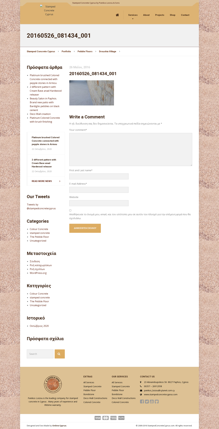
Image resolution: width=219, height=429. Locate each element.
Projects (159, 15)
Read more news (42, 181)
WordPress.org (38, 273)
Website (73, 197)
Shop (172, 15)
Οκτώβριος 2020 (39, 326)
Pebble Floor (89, 390)
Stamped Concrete (92, 386)
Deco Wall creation (40, 114)
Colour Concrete (39, 229)
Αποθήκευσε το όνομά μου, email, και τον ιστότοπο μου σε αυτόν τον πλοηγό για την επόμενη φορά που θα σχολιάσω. (130, 216)
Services (133, 15)
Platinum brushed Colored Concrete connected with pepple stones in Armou (44, 79)
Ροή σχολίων (37, 269)
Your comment (78, 129)
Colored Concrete (91, 402)
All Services (88, 382)
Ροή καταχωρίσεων (41, 265)
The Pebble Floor (39, 236)
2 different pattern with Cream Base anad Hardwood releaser (46, 90)
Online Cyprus (59, 425)
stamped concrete (40, 233)
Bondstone (88, 394)
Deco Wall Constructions (95, 398)
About (146, 15)
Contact (185, 15)
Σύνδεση (35, 261)
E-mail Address (78, 183)
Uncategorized (38, 240)
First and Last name (81, 170)
